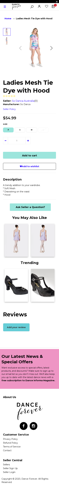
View (9, 253)
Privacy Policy (10, 439)
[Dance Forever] (16, 7)
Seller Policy (9, 109)
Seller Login (9, 472)
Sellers (6, 464)
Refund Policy (10, 442)
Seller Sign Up (10, 468)
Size (5, 124)
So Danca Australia (23, 100)
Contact (7, 450)
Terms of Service (12, 446)
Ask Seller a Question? (30, 207)
